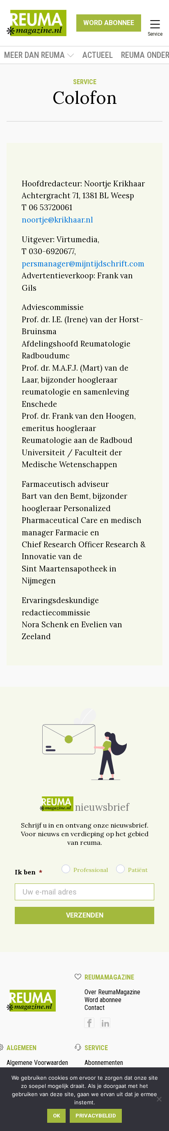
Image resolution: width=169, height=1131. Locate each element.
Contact (94, 1008)
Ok (56, 1116)
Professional (90, 870)
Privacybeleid (95, 1116)
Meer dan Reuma (34, 55)
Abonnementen (103, 1063)
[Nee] (159, 1099)
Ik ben (28, 872)
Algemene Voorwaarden (37, 1063)
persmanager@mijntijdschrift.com (83, 263)
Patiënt (138, 870)
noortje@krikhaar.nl (57, 220)
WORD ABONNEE (108, 23)
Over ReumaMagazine (112, 992)
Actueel (97, 55)
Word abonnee (102, 1000)
